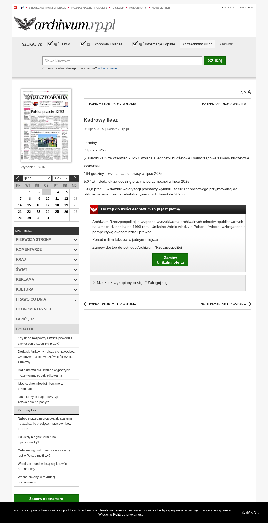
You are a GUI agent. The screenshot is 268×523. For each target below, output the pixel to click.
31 (47, 218)
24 (47, 212)
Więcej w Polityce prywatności (121, 514)
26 (66, 212)
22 (29, 212)
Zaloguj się (132, 282)
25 (57, 212)
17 (47, 205)
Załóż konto (247, 7)
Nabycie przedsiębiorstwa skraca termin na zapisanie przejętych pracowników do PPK (46, 424)
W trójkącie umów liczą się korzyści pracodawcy (43, 466)
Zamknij (251, 512)
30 (38, 218)
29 (29, 218)
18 (57, 205)
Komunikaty (138, 7)
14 (20, 205)
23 (38, 212)
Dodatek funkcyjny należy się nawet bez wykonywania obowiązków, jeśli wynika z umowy (46, 357)
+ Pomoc (226, 44)
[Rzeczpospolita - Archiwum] (64, 24)
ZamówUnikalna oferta (170, 259)
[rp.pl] (19, 7)
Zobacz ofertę (107, 68)
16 (38, 205)
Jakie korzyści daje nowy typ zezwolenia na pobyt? (38, 399)
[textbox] (122, 60)
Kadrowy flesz (28, 410)
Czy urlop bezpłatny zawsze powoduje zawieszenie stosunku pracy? (45, 340)
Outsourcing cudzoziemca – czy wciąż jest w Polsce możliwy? (45, 453)
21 (20, 212)
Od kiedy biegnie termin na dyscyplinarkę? (37, 439)
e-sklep (118, 7)
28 (20, 218)
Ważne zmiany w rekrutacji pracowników (37, 479)
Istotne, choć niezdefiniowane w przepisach (40, 386)
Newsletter (161, 7)
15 (29, 205)
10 (47, 198)
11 (57, 198)
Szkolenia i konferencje (47, 7)
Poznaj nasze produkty (89, 7)
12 (66, 198)
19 (66, 205)
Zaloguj (228, 7)
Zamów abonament (46, 499)
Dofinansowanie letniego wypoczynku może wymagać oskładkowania (45, 372)
